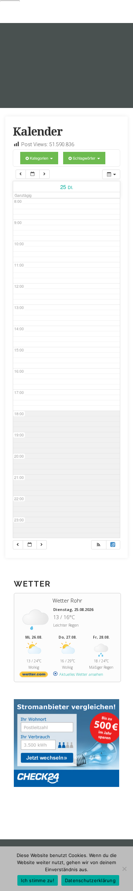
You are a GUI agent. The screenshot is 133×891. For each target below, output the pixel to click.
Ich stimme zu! (37, 880)
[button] (99, 545)
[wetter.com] (34, 675)
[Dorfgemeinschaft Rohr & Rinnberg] (66, 65)
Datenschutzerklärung (90, 880)
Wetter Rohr (67, 600)
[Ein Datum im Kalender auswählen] (32, 174)
